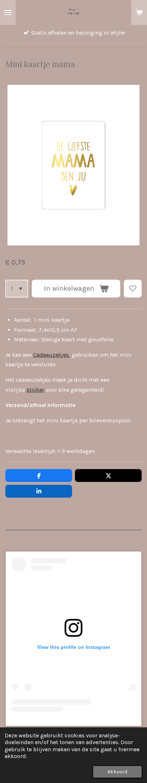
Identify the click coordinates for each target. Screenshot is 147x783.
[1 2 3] (16, 289)
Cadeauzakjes (51, 354)
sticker (35, 389)
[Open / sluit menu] (8, 12)
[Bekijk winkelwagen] (139, 12)
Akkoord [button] (117, 772)
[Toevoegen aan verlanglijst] (133, 289)
